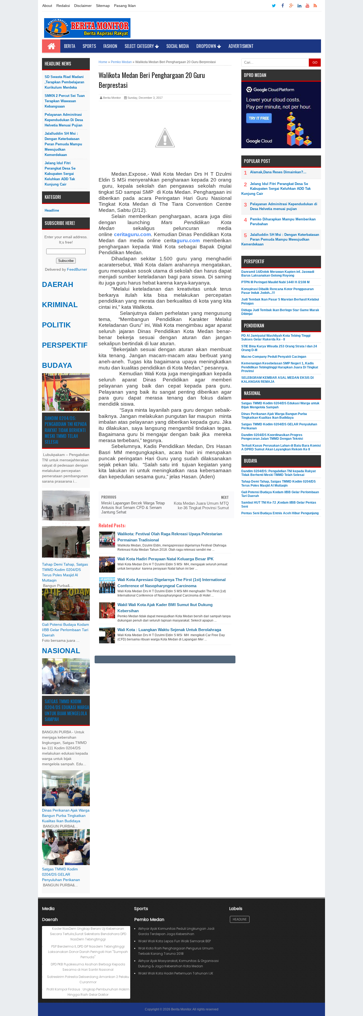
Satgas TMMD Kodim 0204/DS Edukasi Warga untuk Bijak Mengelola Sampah (67, 710)
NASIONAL (61, 651)
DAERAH (57, 285)
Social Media (177, 46)
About (47, 5)
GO (315, 62)
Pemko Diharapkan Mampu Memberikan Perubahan (283, 221)
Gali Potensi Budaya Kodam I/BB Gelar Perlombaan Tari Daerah (65, 630)
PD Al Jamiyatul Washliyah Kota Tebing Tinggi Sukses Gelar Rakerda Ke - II (275, 337)
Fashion (110, 46)
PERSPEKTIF (65, 345)
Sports (89, 46)
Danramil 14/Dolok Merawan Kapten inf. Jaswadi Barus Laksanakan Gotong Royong (277, 273)
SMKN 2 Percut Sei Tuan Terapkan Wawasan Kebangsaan (65, 101)
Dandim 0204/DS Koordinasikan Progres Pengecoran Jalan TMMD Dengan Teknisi (272, 437)
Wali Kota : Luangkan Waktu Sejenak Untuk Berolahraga (169, 629)
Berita (69, 46)
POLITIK (56, 325)
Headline (52, 210)
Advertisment (241, 46)
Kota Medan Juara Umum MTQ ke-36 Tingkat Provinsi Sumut (201, 505)
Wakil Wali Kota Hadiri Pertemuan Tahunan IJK (175, 973)
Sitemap (103, 5)
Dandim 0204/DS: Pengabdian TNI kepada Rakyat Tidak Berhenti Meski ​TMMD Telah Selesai (66, 430)
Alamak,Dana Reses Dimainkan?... (278, 172)
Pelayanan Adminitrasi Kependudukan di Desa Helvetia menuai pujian (64, 120)
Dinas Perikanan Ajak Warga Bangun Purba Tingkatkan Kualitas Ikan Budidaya (66, 815)
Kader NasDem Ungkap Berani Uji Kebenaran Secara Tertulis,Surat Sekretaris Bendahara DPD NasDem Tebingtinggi (88, 933)
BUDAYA (57, 365)
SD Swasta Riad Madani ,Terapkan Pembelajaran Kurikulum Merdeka (64, 82)
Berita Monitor (181, 1009)
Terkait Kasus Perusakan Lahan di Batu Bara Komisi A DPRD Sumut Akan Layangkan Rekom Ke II (281, 447)
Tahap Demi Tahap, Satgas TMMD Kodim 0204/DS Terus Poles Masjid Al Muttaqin (278, 483)
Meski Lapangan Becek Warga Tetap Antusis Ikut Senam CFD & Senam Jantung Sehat (133, 507)
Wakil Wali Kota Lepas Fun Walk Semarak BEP (174, 941)
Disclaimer (83, 5)
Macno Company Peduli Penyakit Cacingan (273, 357)
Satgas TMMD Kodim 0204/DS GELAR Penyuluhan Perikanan (61, 874)
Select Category (140, 46)
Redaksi (63, 5)
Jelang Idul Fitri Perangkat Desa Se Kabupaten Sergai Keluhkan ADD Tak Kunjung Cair (60, 173)
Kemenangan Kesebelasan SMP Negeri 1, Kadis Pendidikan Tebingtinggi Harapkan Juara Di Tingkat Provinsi (279, 367)
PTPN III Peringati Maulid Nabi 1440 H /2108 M (275, 282)
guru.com (188, 240)
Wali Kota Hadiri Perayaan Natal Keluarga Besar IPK (165, 559)
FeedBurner (77, 270)
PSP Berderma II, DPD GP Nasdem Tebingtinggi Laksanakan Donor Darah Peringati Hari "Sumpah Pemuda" (88, 951)
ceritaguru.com (132, 234)
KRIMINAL (60, 305)
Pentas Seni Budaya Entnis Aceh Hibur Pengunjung (280, 513)
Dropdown (206, 46)
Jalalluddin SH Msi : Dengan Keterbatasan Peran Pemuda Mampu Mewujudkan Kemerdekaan (63, 144)
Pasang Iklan (125, 5)
